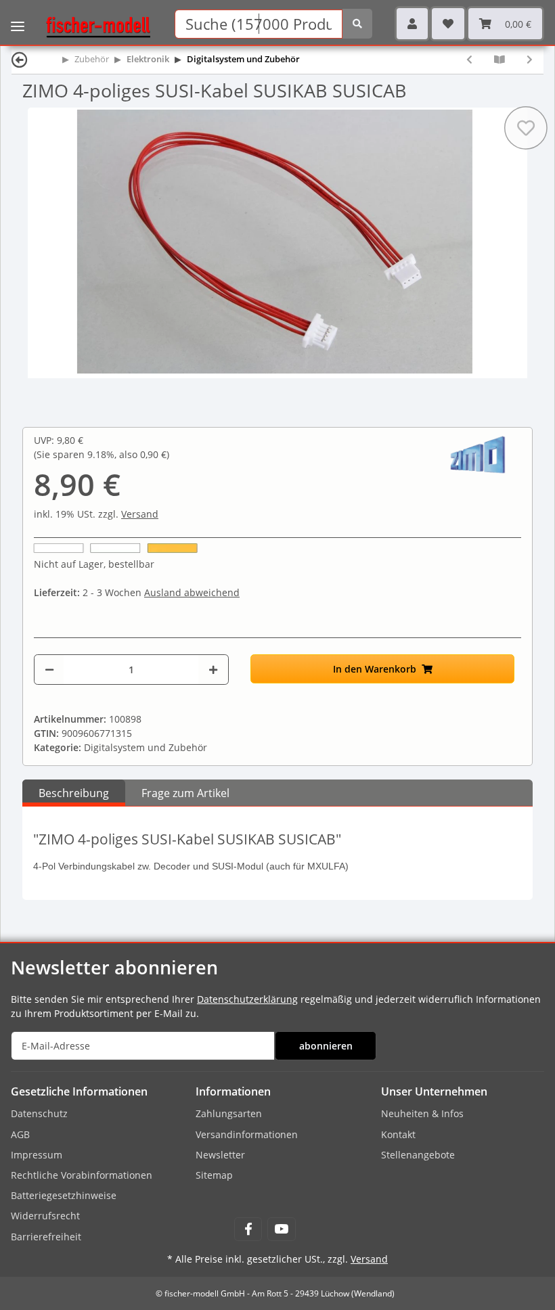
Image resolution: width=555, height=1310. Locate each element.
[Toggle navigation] (17, 17)
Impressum (36, 1154)
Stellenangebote (418, 1154)
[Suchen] (357, 24)
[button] (412, 23)
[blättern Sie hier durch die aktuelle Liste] (499, 59)
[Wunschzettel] (448, 23)
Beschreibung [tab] (74, 793)
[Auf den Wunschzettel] (526, 128)
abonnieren (326, 1045)
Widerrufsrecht (45, 1215)
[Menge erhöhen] (213, 669)
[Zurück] (20, 59)
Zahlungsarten (229, 1113)
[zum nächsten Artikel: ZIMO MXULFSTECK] (529, 59)
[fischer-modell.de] (92, 26)
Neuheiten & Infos (422, 1113)
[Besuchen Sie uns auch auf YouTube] (281, 1229)
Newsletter (220, 1154)
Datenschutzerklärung (247, 999)
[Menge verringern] (49, 669)
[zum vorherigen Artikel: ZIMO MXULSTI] (469, 59)
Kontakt (398, 1134)
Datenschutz (39, 1113)
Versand (139, 513)
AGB (20, 1134)
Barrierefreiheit (46, 1236)
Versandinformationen (247, 1134)
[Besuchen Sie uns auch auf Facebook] (248, 1229)
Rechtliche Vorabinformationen (81, 1175)
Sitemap (214, 1175)
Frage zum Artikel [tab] (185, 793)
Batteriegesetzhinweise (63, 1195)
